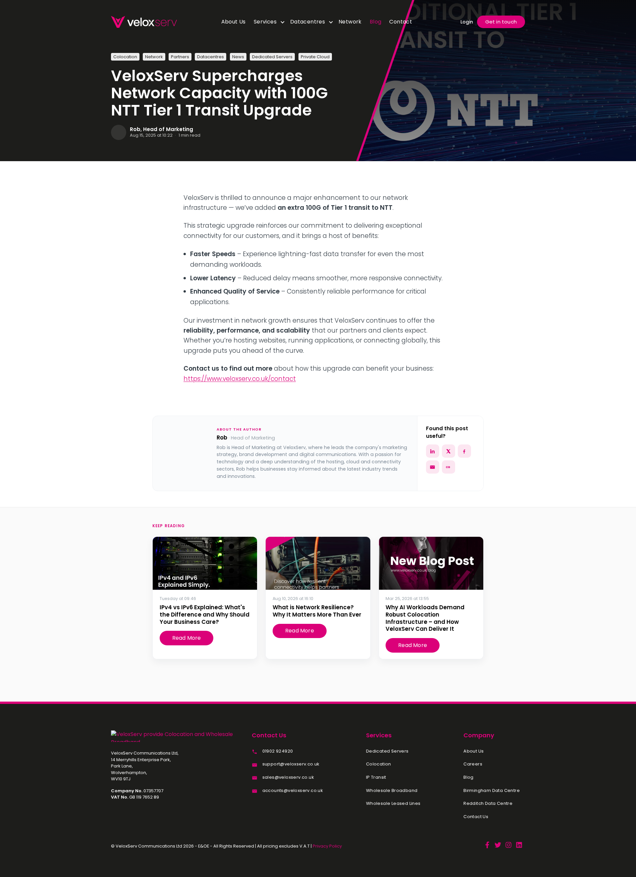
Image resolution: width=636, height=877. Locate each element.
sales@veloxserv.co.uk (288, 777)
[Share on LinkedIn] (432, 451)
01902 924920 (277, 751)
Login (466, 22)
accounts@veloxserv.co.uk (292, 790)
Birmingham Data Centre (491, 790)
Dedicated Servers (387, 751)
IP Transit (376, 777)
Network (350, 22)
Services (265, 21)
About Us (233, 22)
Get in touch (501, 21)
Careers (472, 764)
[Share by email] (432, 467)
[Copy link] (448, 467)
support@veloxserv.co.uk (291, 764)
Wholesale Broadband (392, 790)
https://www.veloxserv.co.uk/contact (240, 378)
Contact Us (475, 816)
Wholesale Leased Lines (393, 803)
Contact (400, 22)
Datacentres (307, 21)
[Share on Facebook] (464, 451)
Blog (376, 22)
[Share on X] (448, 451)
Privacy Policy (327, 846)
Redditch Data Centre (487, 803)
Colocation (378, 764)
